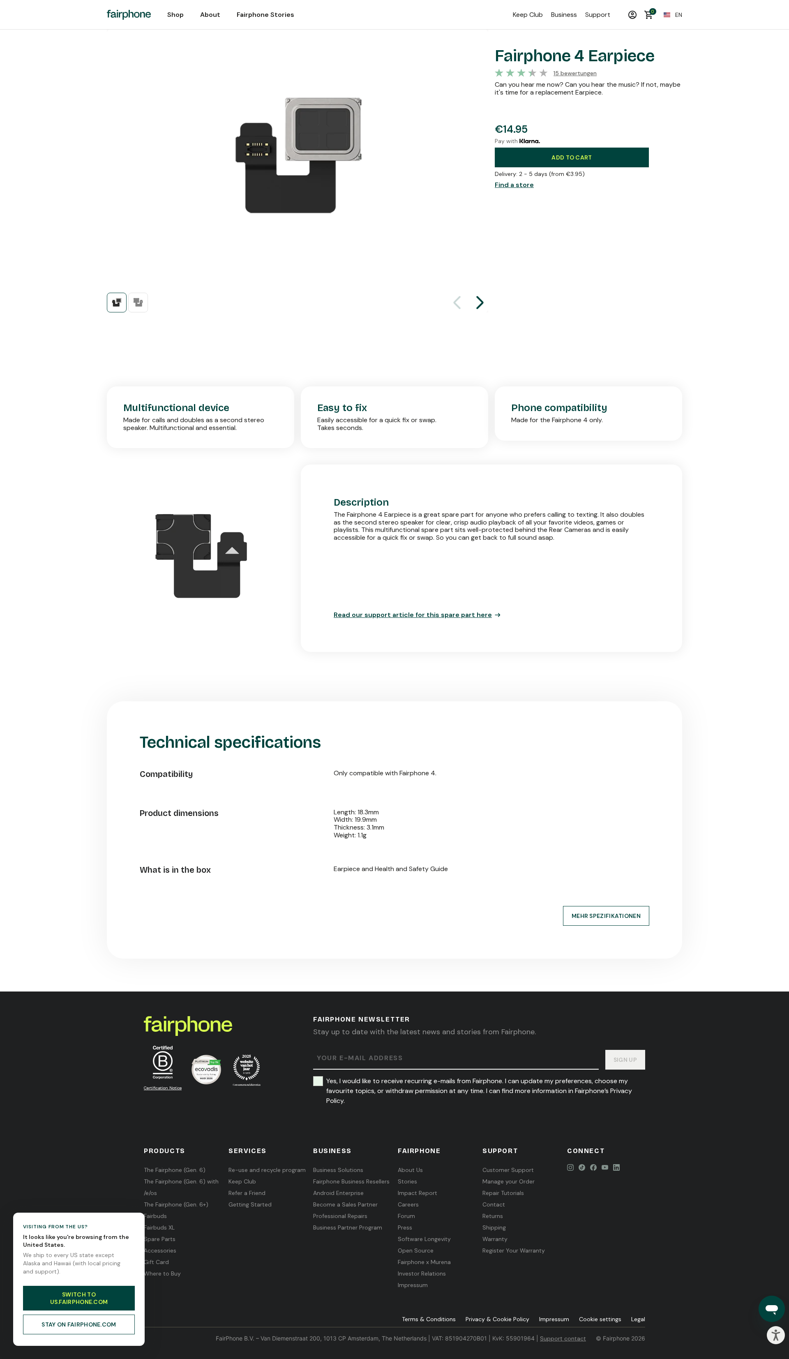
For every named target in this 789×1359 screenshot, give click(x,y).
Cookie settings (600, 1319)
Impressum (413, 1285)
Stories (407, 1181)
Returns (492, 1216)
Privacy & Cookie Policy (497, 1319)
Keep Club (528, 15)
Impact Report (417, 1193)
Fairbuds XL (159, 1227)
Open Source (416, 1250)
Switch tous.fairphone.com (79, 1298)
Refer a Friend (246, 1193)
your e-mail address (360, 1058)
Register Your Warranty (513, 1250)
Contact (493, 1204)
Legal (638, 1319)
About (210, 14)
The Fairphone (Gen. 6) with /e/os (181, 1187)
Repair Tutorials (503, 1193)
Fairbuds (155, 1216)
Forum (406, 1216)
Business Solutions (338, 1170)
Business (564, 15)
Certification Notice (163, 1088)
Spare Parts (159, 1239)
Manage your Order (508, 1181)
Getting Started (250, 1204)
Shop (175, 14)
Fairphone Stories (265, 14)
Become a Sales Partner (345, 1204)
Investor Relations (422, 1273)
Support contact (563, 1338)
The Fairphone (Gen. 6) (174, 1170)
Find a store (514, 185)
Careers (408, 1204)
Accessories (160, 1250)
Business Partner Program (347, 1227)
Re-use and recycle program (267, 1170)
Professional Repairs (340, 1216)
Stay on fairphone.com (79, 1324)
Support (597, 15)
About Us (410, 1170)
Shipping (494, 1227)
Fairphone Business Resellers (351, 1181)
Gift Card (156, 1262)
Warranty (495, 1239)
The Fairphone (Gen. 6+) (176, 1204)
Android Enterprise (338, 1193)
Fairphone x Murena (424, 1262)
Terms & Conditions (429, 1319)
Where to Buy (162, 1273)
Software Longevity (424, 1239)
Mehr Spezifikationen (606, 916)
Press (405, 1227)
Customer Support (508, 1170)
